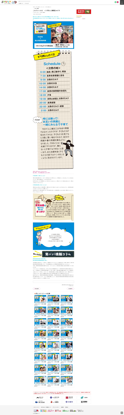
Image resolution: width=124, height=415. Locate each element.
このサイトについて (36, 407)
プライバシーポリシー (56, 407)
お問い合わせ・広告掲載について (46, 407)
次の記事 (70, 288)
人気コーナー (21, 3)
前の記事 (37, 288)
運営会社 (66, 407)
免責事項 (62, 407)
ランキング (27, 3)
